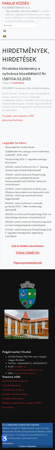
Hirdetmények (18, 83)
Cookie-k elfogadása (27, 446)
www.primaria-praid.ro (25, 373)
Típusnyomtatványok (27, 262)
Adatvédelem (7, 443)
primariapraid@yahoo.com (29, 370)
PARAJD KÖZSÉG (15, 3)
